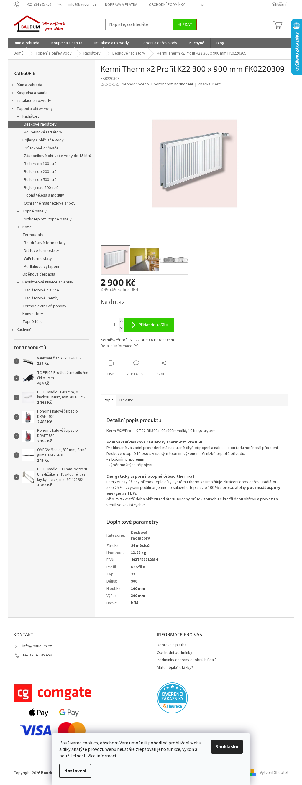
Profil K (138, 567)
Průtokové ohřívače (41, 148)
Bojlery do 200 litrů (40, 172)
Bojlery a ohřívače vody (43, 140)
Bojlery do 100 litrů (40, 164)
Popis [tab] (109, 400)
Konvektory (32, 314)
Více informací (102, 756)
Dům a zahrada (29, 85)
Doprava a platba (121, 4)
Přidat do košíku (153, 324)
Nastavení (75, 771)
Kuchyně (24, 330)
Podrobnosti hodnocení (172, 84)
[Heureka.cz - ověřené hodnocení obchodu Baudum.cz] (172, 697)
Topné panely (34, 211)
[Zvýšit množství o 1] (121, 321)
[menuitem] (26, 43)
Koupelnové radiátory (43, 132)
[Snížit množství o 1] (121, 328)
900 (134, 581)
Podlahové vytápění (41, 267)
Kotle (27, 227)
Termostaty (32, 235)
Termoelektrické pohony (44, 306)
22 (133, 574)
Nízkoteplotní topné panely (48, 219)
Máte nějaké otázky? (175, 668)
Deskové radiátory (40, 124)
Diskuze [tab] (126, 400)
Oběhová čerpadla (38, 274)
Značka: (210, 84)
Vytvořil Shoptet (274, 773)
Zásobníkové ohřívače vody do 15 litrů (57, 156)
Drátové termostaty (41, 251)
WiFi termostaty (38, 259)
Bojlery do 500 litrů (40, 180)
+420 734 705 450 (37, 655)
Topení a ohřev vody (35, 109)
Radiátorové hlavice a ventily (47, 282)
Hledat (185, 24)
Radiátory (31, 116)
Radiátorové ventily (41, 298)
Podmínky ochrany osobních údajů (187, 660)
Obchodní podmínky (167, 4)
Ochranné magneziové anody (50, 203)
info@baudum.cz (37, 646)
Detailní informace (116, 346)
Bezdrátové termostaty (45, 243)
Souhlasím (227, 746)
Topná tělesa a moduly (44, 195)
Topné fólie (32, 322)
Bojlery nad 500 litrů (41, 188)
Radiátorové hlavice (41, 290)
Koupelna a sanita (32, 93)
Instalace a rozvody (34, 101)
